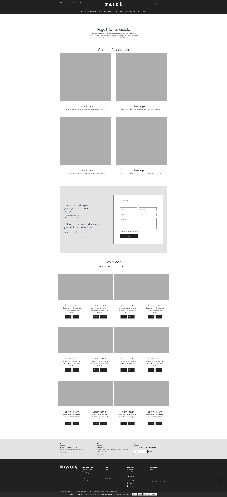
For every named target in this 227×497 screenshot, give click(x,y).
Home (106, 469)
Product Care (86, 476)
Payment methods (87, 469)
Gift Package (86, 480)
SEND (129, 236)
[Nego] (225, 494)
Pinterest (131, 486)
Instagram (131, 483)
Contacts (151, 469)
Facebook (131, 480)
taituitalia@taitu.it (73, 215)
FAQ (83, 478)
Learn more (100, 454)
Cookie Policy (130, 472)
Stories (106, 476)
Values (106, 474)
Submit (149, 451)
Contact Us (63, 452)
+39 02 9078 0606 (74, 217)
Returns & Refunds (87, 474)
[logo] (113, 3)
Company (107, 472)
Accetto (135, 494)
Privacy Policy (134, 231)
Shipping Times (86, 472)
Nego (140, 494)
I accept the (130, 231)
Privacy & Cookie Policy (150, 494)
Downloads (107, 478)
